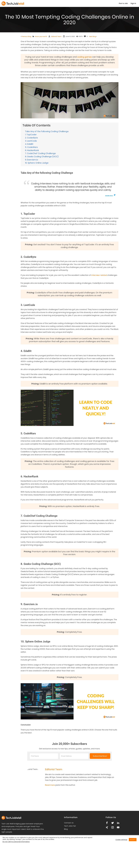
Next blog (92, 36)
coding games (84, 56)
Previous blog (26, 36)
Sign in (133, 3)
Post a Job (123, 3)
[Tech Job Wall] (17, 3)
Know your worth (41, 36)
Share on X (109, 196)
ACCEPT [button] (132, 840)
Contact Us (69, 823)
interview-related (99, 275)
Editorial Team (56, 36)
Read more (50, 785)
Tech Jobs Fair (70, 826)
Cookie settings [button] (121, 840)
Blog (66, 829)
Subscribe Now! (100, 756)
